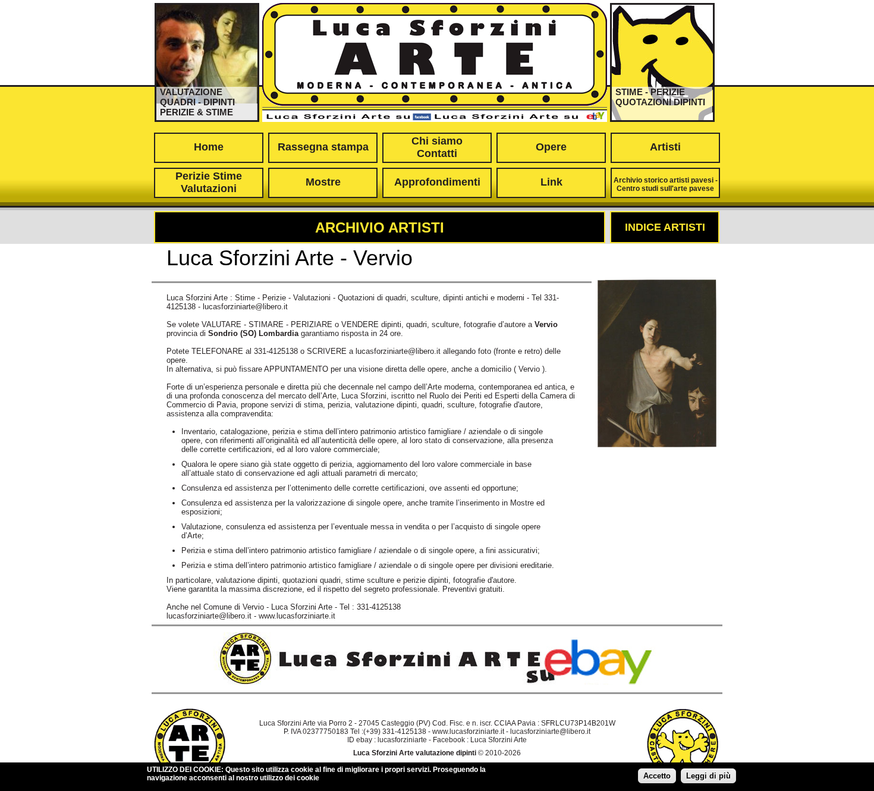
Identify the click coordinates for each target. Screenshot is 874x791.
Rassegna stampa (323, 147)
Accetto (657, 775)
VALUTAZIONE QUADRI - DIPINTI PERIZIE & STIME (197, 102)
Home (209, 147)
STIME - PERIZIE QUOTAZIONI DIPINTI (660, 97)
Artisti (665, 147)
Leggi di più (708, 775)
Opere (551, 147)
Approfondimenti (437, 182)
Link (551, 182)
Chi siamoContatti (437, 147)
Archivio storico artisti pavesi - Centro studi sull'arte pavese (666, 184)
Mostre (323, 182)
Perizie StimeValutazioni (208, 182)
